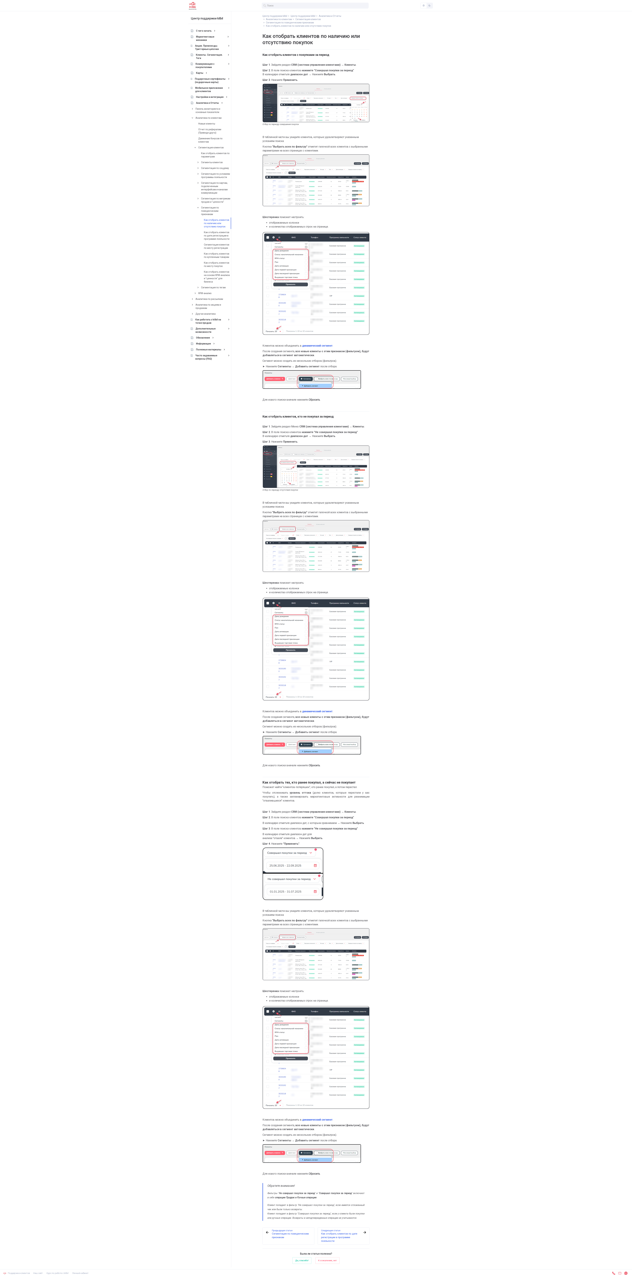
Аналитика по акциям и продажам (208, 306)
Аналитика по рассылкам (209, 299)
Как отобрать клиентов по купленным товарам (216, 255)
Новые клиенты (206, 123)
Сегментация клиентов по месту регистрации (216, 246)
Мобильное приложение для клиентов (209, 90)
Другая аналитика (206, 313)
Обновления (203, 337)
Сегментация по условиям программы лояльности (215, 175)
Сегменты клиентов (212, 162)
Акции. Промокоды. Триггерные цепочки (207, 47)
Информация (203, 343)
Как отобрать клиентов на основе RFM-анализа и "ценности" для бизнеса (217, 277)
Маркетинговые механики (205, 38)
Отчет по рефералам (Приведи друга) (209, 131)
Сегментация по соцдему (215, 168)
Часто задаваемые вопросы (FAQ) (206, 357)
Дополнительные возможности (206, 330)
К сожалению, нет (327, 1260)
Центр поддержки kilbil (207, 18)
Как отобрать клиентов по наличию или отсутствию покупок (216, 223)
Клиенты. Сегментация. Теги (209, 56)
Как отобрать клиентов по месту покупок (216, 264)
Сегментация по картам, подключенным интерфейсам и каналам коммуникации (214, 188)
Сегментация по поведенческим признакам (210, 211)
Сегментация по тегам (213, 287)
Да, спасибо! (302, 1260)
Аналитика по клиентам (209, 118)
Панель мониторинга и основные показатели (208, 110)
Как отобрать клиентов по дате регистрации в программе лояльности (216, 235)
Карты (199, 73)
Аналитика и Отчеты (207, 103)
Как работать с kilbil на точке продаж (208, 321)
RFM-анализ (204, 293)
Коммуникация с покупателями (205, 65)
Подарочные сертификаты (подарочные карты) (210, 80)
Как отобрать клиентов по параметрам (215, 155)
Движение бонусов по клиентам (210, 140)
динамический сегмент (317, 345)
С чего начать (203, 30)
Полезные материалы (208, 349)
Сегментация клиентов (211, 147)
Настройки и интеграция (210, 97)
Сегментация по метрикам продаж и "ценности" (215, 200)
